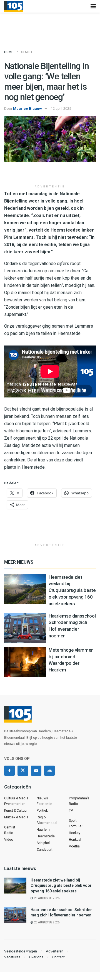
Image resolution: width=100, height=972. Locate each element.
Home (8, 52)
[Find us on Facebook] (9, 771)
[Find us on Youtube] (36, 771)
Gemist (26, 52)
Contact (58, 957)
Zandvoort (44, 850)
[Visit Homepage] (13, 6)
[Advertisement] (50, 173)
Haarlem (43, 830)
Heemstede (46, 836)
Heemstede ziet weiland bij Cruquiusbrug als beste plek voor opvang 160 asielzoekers (72, 590)
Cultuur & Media (16, 798)
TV (71, 811)
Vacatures (12, 957)
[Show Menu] (93, 6)
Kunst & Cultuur (16, 811)
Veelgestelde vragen (20, 951)
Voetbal (75, 846)
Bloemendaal (47, 823)
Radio (8, 833)
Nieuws (42, 798)
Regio (41, 817)
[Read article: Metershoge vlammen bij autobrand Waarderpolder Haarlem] (25, 662)
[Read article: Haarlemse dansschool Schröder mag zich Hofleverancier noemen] (25, 628)
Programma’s (79, 798)
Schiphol (43, 843)
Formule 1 (76, 826)
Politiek (42, 811)
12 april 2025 (61, 108)
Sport (73, 821)
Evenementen (15, 804)
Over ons (36, 957)
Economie (44, 804)
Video (8, 840)
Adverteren (54, 951)
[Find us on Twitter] (23, 771)
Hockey (74, 833)
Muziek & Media (16, 817)
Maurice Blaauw (27, 108)
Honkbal (75, 840)
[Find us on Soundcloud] (49, 771)
